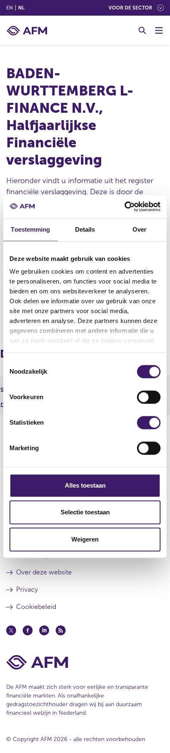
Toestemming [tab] (30, 229)
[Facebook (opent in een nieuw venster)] (28, 630)
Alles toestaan (85, 485)
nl (21, 8)
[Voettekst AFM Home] (85, 662)
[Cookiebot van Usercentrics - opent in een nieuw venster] (124, 206)
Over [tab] (139, 229)
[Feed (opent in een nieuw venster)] (61, 630)
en (9, 8)
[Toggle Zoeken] (142, 30)
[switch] (149, 397)
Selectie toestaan (85, 512)
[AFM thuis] (26, 30)
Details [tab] (85, 229)
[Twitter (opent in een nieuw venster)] (11, 630)
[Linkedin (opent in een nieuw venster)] (44, 630)
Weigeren (85, 539)
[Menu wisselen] (159, 30)
